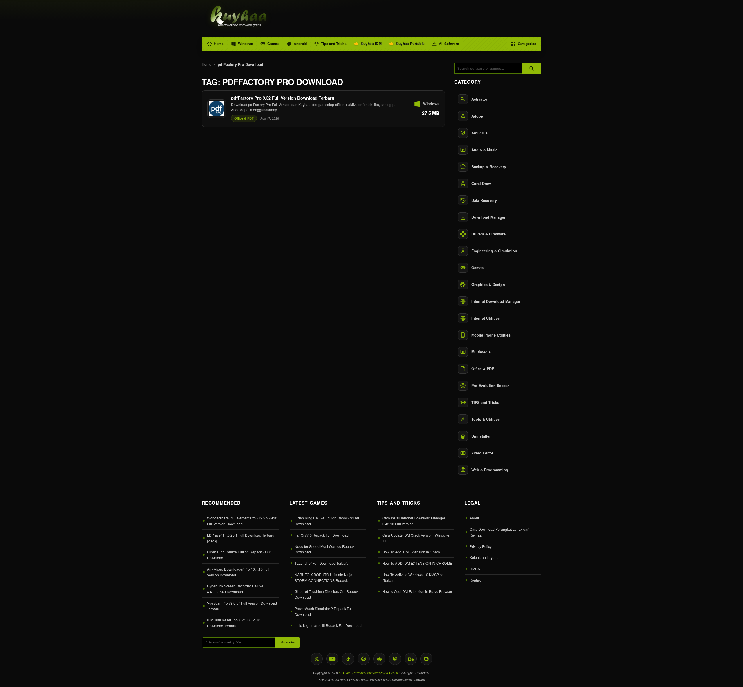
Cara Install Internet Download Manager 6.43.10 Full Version (413, 520)
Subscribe (287, 642)
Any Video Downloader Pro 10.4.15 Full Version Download (238, 571)
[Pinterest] (364, 659)
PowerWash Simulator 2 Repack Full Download (324, 611)
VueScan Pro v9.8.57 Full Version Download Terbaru (242, 605)
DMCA (475, 568)
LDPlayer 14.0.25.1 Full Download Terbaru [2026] (240, 538)
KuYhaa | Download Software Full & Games (369, 672)
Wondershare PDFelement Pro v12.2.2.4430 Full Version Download (242, 520)
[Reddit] (379, 659)
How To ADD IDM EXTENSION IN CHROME (417, 563)
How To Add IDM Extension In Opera (411, 551)
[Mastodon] (395, 659)
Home (206, 64)
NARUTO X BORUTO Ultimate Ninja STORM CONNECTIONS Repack (323, 577)
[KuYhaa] (239, 17)
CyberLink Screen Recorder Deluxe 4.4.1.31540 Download (235, 588)
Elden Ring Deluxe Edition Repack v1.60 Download (239, 554)
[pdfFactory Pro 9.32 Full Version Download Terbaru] (323, 108)
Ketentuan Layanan (485, 557)
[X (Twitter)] (317, 659)
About (474, 517)
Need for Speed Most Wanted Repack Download (324, 549)
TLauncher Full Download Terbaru (322, 563)
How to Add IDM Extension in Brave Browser (417, 591)
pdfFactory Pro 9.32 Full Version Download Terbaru (282, 98)
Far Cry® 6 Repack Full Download (322, 535)
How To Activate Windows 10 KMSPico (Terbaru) (412, 577)
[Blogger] (426, 659)
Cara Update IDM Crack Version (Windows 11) (416, 538)
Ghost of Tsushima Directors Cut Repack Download (326, 594)
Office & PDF (244, 118)
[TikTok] (348, 659)
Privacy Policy (481, 546)
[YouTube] (332, 659)
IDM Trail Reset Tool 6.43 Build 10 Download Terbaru (233, 622)
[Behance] (411, 659)
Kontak (475, 580)
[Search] (531, 68)
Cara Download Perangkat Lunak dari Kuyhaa (499, 532)
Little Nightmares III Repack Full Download (328, 625)
